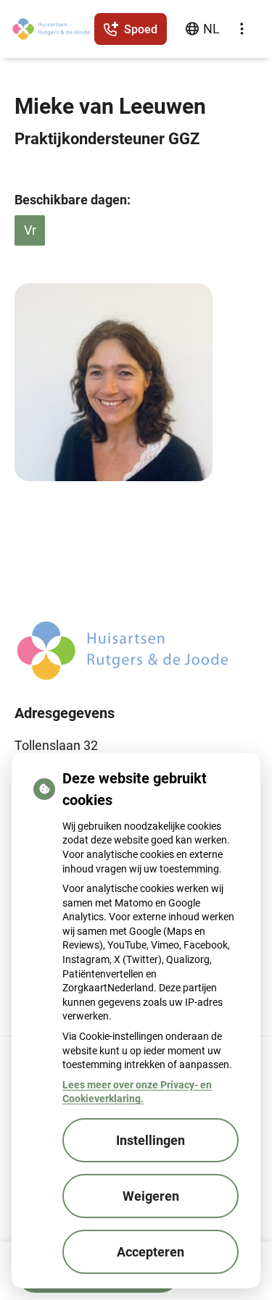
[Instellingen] (241, 29)
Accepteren (150, 1251)
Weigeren (151, 1196)
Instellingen (150, 1140)
